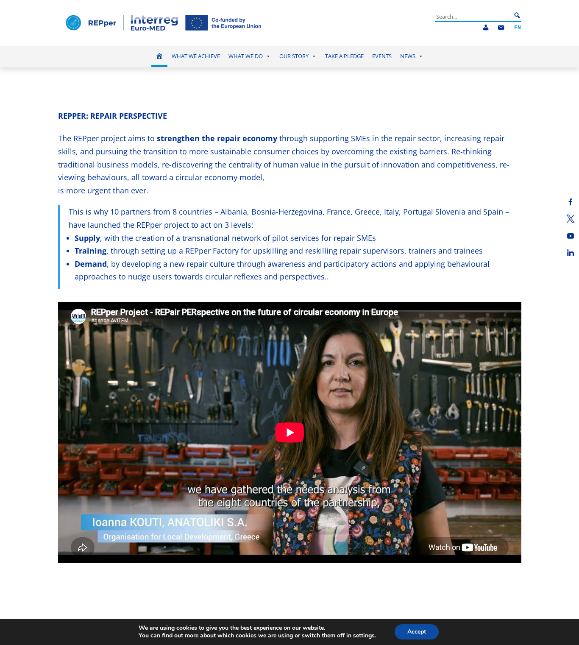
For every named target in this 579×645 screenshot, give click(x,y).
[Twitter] (570, 218)
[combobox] (473, 16)
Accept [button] (416, 632)
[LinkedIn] (570, 252)
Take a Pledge (344, 56)
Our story (294, 56)
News (407, 56)
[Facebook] (570, 201)
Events (382, 56)
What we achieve (196, 56)
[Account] (485, 28)
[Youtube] (570, 235)
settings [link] (364, 635)
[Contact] (501, 28)
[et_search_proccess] (517, 16)
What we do (245, 56)
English (517, 28)
